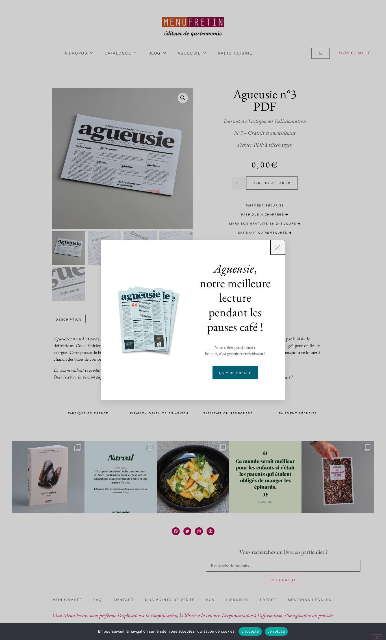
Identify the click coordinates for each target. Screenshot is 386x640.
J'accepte (250, 631)
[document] (193, 320)
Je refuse (276, 631)
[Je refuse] (377, 636)
